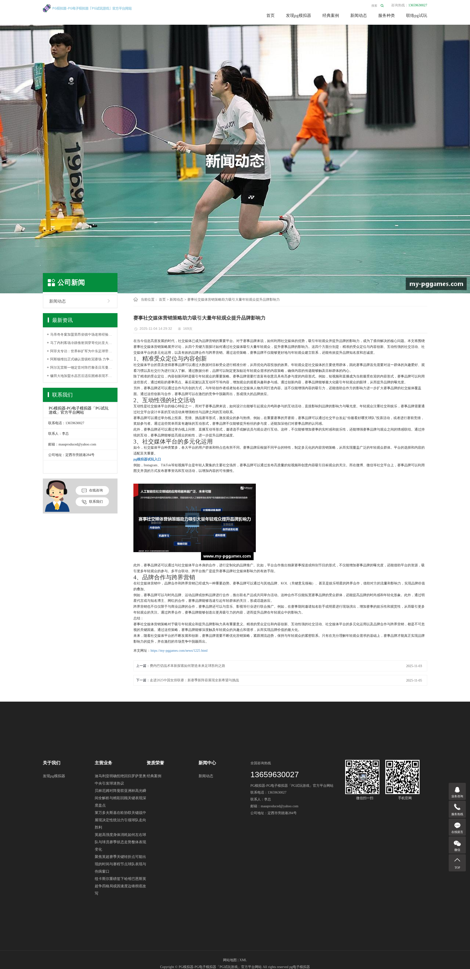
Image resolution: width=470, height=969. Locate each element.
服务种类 (386, 15)
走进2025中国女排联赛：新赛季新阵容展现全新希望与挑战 (194, 680)
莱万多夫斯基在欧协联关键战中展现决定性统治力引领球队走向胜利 (120, 820)
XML (243, 960)
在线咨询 (96, 490)
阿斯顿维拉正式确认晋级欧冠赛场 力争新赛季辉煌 (82, 359)
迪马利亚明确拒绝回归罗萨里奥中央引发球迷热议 (120, 779)
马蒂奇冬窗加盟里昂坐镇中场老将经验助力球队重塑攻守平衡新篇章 (82, 334)
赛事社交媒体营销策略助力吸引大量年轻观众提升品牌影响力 (233, 299)
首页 (270, 15)
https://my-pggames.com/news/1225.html (179, 650)
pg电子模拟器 (299, 967)
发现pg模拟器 (298, 15)
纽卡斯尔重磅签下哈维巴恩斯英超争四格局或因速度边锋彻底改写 (120, 886)
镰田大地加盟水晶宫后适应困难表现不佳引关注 (82, 376)
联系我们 (96, 501)
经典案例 (330, 15)
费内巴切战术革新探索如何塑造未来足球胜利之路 (187, 666)
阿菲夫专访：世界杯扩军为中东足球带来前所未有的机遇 (82, 351)
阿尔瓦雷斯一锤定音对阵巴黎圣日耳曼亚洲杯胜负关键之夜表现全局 (82, 367)
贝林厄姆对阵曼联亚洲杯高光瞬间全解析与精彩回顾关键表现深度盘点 (120, 798)
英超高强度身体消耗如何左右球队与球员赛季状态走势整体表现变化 (120, 842)
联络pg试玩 (416, 15)
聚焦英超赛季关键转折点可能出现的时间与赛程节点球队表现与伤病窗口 (120, 864)
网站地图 (230, 960)
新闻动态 (358, 15)
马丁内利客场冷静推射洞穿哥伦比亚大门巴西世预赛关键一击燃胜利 (82, 343)
